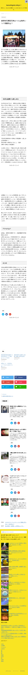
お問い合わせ (8, 670)
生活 (2, 656)
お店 (2, 644)
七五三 (3, 648)
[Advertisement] (14, 82)
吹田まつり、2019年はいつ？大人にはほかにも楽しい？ (7, 365)
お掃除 (3, 645)
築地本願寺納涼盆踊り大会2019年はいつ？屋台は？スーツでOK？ (7, 356)
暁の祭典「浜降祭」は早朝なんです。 (14, 526)
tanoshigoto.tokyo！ (14, 5)
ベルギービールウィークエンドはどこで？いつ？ (18, 476)
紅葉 (2, 659)
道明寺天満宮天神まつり (7, 396)
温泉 (2, 655)
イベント (4, 394)
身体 (2, 661)
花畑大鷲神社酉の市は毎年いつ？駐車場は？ (17, 499)
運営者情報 (22, 670)
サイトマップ (15, 670)
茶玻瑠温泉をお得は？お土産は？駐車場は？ (13, 625)
